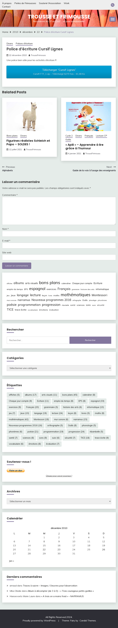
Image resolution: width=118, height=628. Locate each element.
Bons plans (12, 135)
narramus (24, 300)
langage (23, 295)
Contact (6, 6)
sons (88, 305)
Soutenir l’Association (50, 3)
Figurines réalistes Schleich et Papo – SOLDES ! (28, 142)
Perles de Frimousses (25, 3)
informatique (102, 289)
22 (44, 549)
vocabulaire (33, 310)
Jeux (13, 295)
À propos (7, 3)
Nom (5, 228)
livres (50, 296)
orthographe (77, 300)
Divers (9, 43)
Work (66, 3)
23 (59, 549)
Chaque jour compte (82, 283)
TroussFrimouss (38, 55)
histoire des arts (87, 289)
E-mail (6, 240)
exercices (51, 289)
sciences (81, 305)
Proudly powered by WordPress (39, 620)
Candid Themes (88, 620)
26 (103, 549)
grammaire (75, 289)
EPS (26, 289)
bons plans (49, 282)
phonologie (92, 300)
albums (19, 283)
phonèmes (102, 300)
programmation (29, 305)
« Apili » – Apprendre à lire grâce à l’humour (84, 146)
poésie (12, 304)
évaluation (54, 310)
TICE (10, 309)
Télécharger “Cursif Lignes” (59, 71)
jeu (8, 295)
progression (51, 304)
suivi (94, 305)
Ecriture (98, 283)
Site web (6, 252)
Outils (68, 139)
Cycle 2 (69, 135)
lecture (35, 295)
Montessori (99, 295)
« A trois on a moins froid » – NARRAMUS (62, 596)
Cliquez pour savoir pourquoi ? (59, 476)
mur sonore (11, 300)
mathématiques (75, 294)
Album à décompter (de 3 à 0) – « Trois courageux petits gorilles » (60, 590)
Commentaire (10, 194)
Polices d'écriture (24, 43)
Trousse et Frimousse (59, 16)
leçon (44, 295)
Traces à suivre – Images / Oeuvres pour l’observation (50, 585)
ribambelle (65, 305)
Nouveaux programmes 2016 (51, 300)
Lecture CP (101, 135)
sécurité (100, 305)
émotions (43, 310)
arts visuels (31, 283)
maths (56, 295)
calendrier (66, 283)
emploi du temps (15, 289)
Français (89, 135)
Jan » (11, 560)
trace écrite (20, 309)
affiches (9, 283)
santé (72, 305)
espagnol (37, 288)
